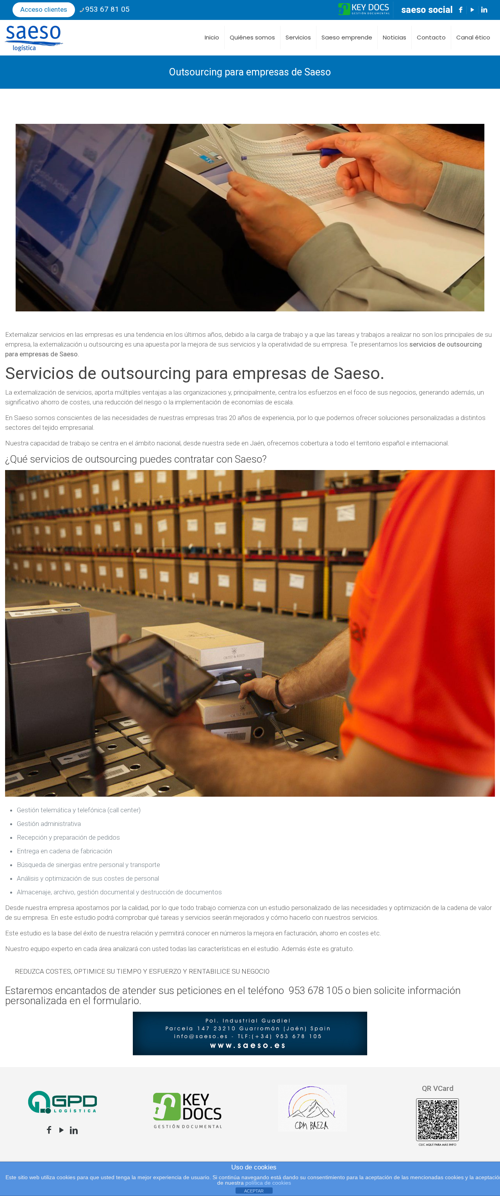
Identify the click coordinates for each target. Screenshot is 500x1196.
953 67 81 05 (107, 9)
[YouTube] (61, 1130)
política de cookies (268, 1183)
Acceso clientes (43, 9)
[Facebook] (49, 1130)
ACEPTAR (254, 1191)
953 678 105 (316, 990)
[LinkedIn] (74, 1130)
